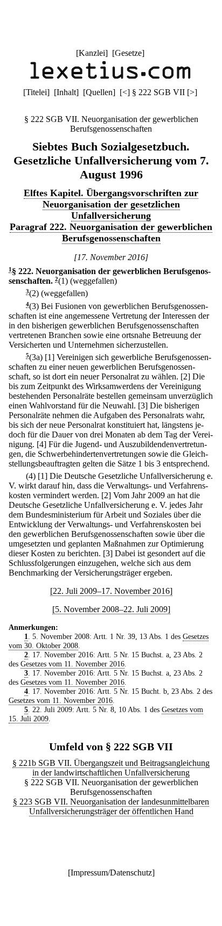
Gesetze (128, 53)
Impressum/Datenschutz (111, 872)
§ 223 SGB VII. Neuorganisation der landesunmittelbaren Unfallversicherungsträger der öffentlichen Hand (111, 806)
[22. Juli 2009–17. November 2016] (111, 590)
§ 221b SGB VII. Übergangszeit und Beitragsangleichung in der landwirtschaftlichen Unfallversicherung (111, 767)
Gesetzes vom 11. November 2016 (72, 663)
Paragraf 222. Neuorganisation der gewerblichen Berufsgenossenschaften (111, 232)
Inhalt (66, 92)
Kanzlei (92, 53)
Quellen (99, 92)
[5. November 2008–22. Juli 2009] (111, 609)
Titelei (36, 92)
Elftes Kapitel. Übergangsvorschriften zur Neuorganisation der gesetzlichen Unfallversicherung (111, 204)
